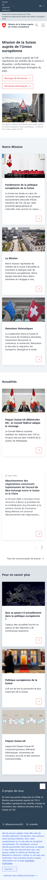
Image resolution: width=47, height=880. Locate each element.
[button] (42, 786)
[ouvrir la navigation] (43, 25)
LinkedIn (33, 824)
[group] (23, 504)
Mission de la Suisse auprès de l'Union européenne (20, 25)
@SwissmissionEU (14, 824)
